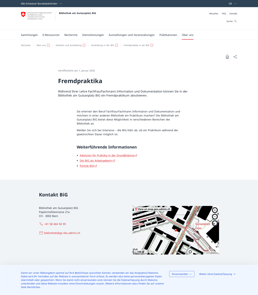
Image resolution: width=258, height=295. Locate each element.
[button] (29, 35)
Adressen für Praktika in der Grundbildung (107, 155)
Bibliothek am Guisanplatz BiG (77, 13)
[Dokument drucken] (227, 56)
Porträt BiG (87, 166)
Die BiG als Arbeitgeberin (96, 160)
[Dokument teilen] (235, 56)
